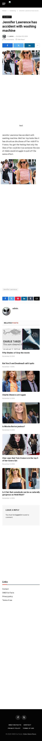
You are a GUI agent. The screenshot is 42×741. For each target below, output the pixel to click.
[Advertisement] (21, 103)
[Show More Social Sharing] (37, 45)
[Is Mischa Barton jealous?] (21, 412)
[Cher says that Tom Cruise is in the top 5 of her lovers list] (21, 444)
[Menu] (3, 3)
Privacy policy (7, 596)
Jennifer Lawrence (10, 289)
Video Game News (29, 734)
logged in (18, 515)
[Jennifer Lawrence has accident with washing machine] (21, 62)
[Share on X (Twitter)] (18, 45)
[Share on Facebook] (7, 45)
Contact (5, 589)
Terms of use (7, 600)
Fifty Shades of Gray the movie (16, 353)
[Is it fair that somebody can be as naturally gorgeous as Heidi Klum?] (21, 478)
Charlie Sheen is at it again (14, 395)
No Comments (9, 39)
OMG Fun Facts (8, 593)
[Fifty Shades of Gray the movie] (21, 339)
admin (11, 36)
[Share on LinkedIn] (29, 45)
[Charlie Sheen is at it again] (21, 381)
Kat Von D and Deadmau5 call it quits (18, 363)
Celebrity (7, 17)
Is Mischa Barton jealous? (13, 426)
